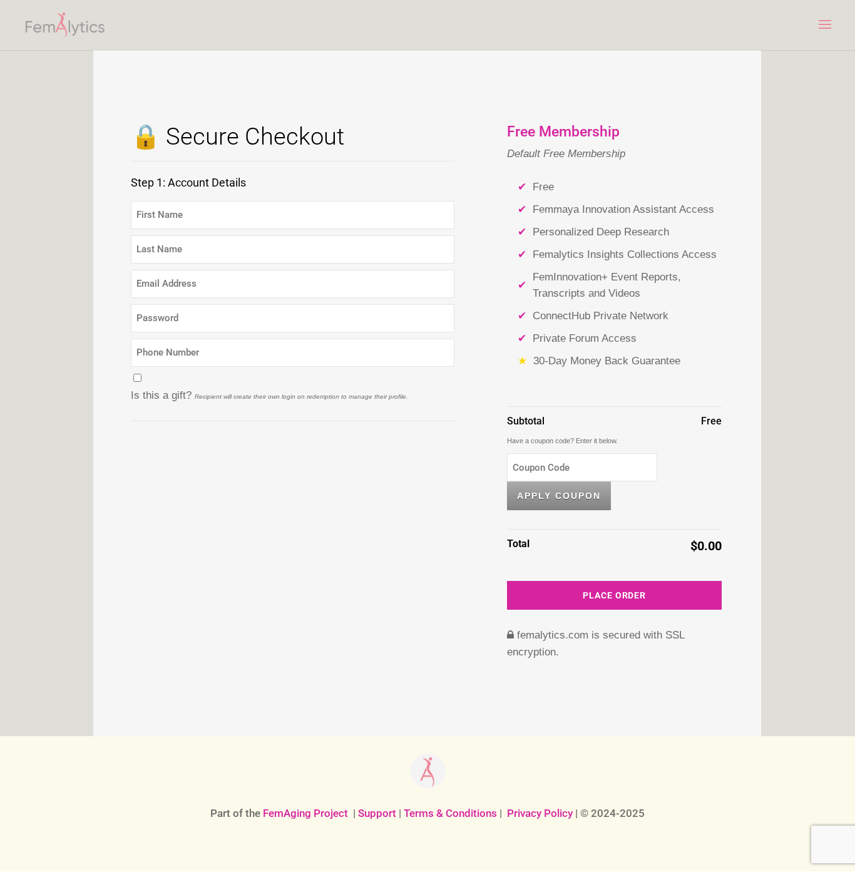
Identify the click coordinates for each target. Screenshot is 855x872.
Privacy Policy (540, 813)
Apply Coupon (559, 496)
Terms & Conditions (450, 813)
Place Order (614, 595)
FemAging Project (305, 813)
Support (377, 813)
